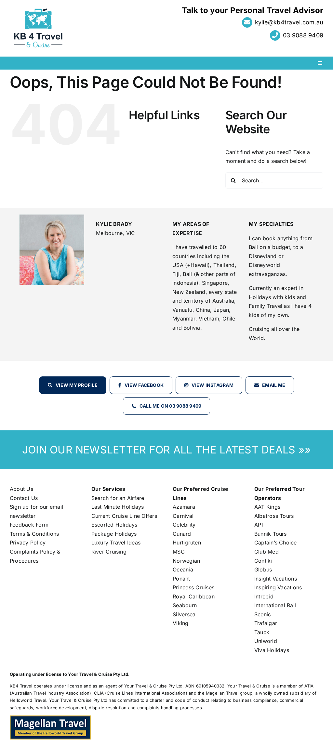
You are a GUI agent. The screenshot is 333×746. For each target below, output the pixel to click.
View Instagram (212, 385)
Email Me (273, 385)
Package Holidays (114, 533)
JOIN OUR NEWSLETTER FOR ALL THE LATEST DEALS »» (166, 449)
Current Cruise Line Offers (124, 516)
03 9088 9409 (303, 35)
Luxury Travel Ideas (116, 542)
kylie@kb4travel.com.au (289, 22)
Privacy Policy (28, 542)
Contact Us (24, 498)
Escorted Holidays (114, 524)
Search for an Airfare (117, 498)
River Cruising (109, 551)
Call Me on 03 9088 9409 (171, 406)
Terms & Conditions (34, 533)
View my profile (77, 385)
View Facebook (144, 385)
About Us (21, 489)
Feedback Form (29, 524)
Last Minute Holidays (117, 507)
